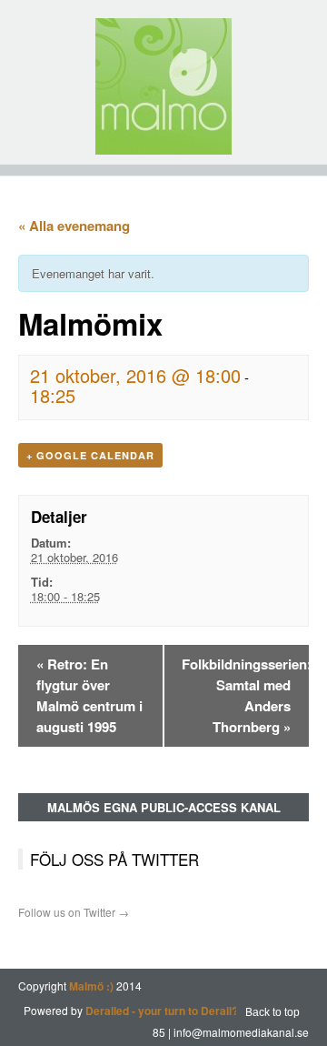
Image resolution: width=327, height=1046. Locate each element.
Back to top (272, 1012)
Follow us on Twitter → (73, 912)
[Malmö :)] (163, 86)
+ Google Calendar (90, 455)
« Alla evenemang (74, 226)
